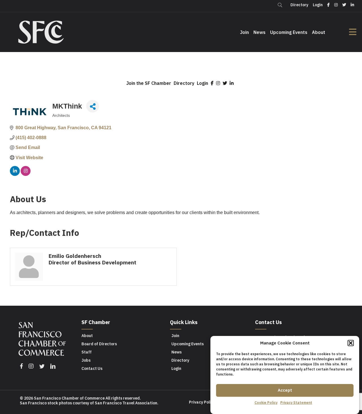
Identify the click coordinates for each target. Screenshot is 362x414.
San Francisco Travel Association (126, 403)
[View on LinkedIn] (15, 174)
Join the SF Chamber (148, 83)
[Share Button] (92, 106)
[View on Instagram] (26, 174)
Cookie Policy (266, 402)
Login (202, 83)
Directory (184, 83)
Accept (285, 390)
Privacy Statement (296, 402)
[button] (351, 343)
